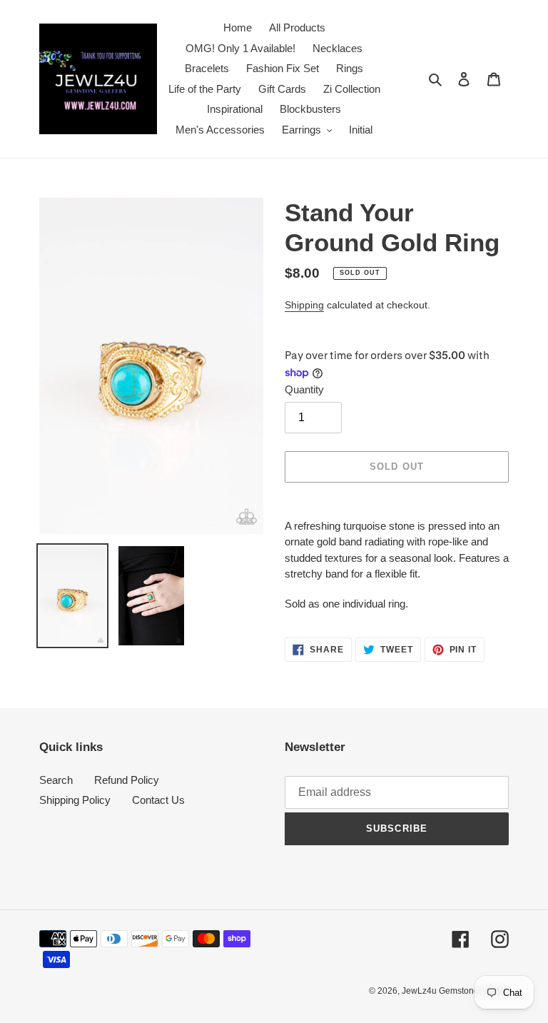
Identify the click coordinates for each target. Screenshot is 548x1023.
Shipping (304, 305)
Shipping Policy (75, 800)
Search (56, 780)
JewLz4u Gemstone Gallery (455, 991)
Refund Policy (126, 780)
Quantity (304, 389)
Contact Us (158, 800)
